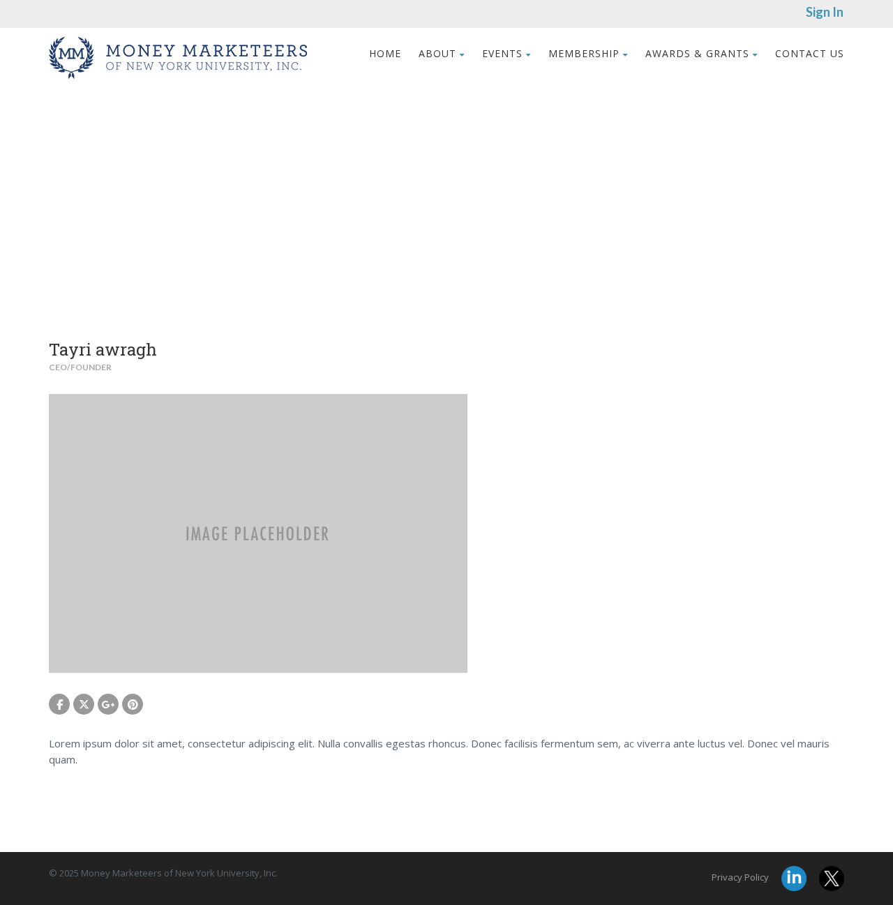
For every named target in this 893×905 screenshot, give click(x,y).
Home (385, 53)
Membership (584, 53)
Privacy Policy (740, 877)
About (437, 53)
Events (502, 53)
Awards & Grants (697, 53)
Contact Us (809, 53)
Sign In (824, 12)
